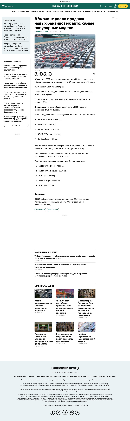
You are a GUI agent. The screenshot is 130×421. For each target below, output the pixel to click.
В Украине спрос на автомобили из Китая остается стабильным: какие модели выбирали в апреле (16, 47)
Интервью (89, 11)
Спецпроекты (78, 11)
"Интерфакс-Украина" (81, 384)
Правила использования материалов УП (76, 376)
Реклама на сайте (20, 376)
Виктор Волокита (41, 32)
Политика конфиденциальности (49, 376)
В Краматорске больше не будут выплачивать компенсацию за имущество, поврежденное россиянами (86, 308)
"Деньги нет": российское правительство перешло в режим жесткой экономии (65, 307)
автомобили (40, 210)
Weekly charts (99, 11)
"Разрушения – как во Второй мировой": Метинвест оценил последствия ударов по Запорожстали (14, 107)
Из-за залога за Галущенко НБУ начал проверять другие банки (64, 338)
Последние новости (13, 62)
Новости (15, 11)
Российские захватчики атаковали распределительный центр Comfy (45, 339)
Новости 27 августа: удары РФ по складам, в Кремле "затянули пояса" (15, 76)
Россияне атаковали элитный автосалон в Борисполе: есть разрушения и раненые (60, 266)
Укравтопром (53, 210)
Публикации (24, 11)
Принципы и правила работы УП (104, 376)
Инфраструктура (45, 11)
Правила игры (58, 11)
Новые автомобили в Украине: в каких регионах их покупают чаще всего (15, 37)
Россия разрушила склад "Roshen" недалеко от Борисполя (43, 306)
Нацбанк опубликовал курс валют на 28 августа (86, 338)
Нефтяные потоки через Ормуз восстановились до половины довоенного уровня (15, 95)
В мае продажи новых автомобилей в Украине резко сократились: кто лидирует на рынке (14, 27)
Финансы (68, 11)
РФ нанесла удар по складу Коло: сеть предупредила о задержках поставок (15, 118)
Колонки (34, 11)
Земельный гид (112, 11)
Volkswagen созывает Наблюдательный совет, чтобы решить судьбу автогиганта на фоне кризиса (65, 257)
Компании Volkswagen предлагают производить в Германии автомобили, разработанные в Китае (61, 275)
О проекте (31, 376)
